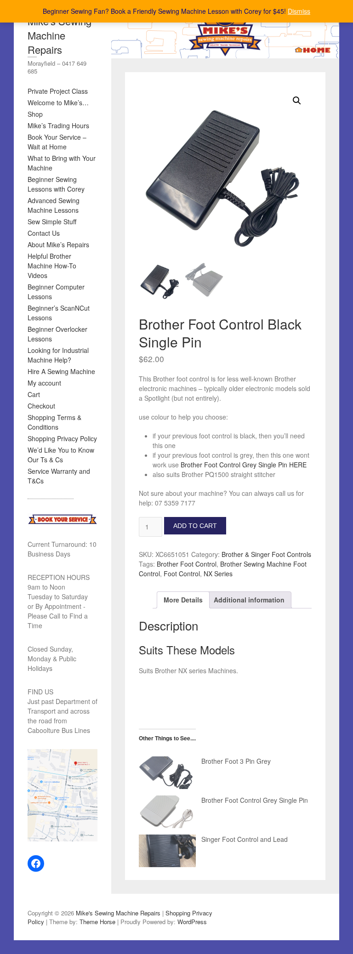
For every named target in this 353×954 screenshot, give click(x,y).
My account (44, 382)
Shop (35, 114)
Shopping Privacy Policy (62, 438)
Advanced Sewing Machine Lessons (54, 205)
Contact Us (44, 233)
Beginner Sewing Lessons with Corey (56, 184)
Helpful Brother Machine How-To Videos (52, 265)
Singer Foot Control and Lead (244, 839)
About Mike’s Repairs (58, 244)
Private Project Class (58, 91)
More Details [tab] (183, 599)
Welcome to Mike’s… (58, 102)
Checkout (41, 405)
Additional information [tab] (249, 599)
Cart (34, 394)
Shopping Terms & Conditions (54, 422)
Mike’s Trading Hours (58, 125)
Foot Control (182, 573)
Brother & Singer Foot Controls (266, 554)
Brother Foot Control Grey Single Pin (254, 800)
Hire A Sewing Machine (61, 371)
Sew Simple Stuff (52, 221)
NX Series (218, 573)
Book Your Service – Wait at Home (57, 141)
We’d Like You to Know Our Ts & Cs (61, 454)
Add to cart (195, 525)
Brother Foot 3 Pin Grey (236, 761)
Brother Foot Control (186, 563)
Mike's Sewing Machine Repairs (59, 35)
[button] (297, 100)
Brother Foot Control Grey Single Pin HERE (244, 464)
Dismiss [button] (299, 11)
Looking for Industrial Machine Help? (58, 355)
